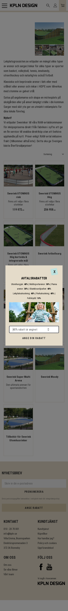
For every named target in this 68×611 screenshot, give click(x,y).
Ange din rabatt (34, 338)
